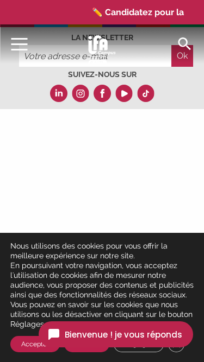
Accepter (35, 344)
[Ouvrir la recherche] (184, 43)
